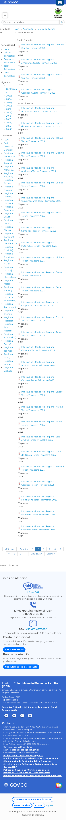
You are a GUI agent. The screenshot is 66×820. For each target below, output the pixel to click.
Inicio (16, 29)
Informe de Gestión (46, 29)
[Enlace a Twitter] (6, 715)
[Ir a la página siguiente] (37, 553)
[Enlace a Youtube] (30, 715)
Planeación (28, 29)
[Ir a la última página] (50, 553)
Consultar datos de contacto (21, 667)
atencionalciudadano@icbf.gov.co (21, 750)
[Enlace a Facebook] (22, 715)
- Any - (7, 49)
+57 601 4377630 (36, 629)
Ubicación (6, 135)
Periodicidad (8, 45)
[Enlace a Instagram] (14, 715)
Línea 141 (33, 592)
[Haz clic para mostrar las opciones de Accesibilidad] (60, 3)
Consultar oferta (14, 650)
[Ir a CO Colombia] (59, 786)
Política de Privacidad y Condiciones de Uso (26, 770)
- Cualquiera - (11, 89)
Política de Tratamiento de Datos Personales (26, 773)
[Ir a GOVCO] (15, 785)
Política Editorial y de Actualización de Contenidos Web (32, 775)
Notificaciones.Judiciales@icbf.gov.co (23, 755)
